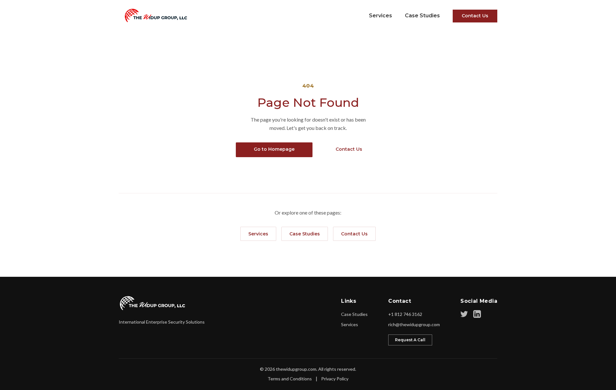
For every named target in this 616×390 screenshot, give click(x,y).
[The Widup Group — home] (154, 15)
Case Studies (422, 16)
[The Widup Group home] (153, 303)
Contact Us (475, 16)
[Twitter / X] (464, 314)
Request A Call (410, 339)
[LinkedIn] (477, 314)
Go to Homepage (274, 149)
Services (380, 16)
